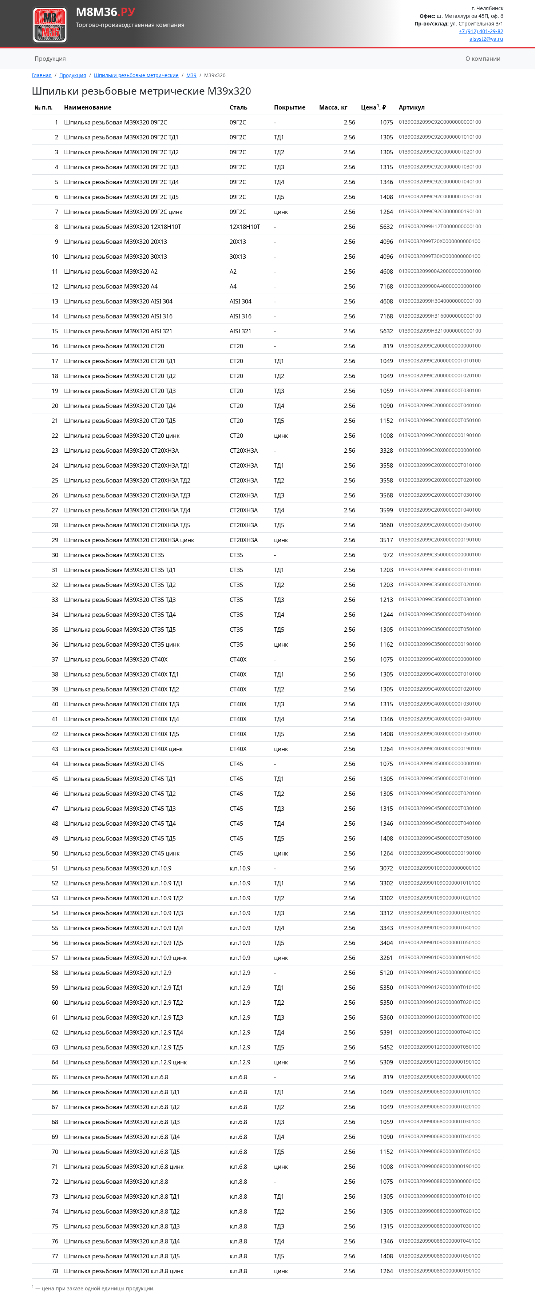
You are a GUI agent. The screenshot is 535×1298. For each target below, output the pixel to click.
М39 (191, 75)
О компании (482, 59)
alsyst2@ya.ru (486, 38)
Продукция (50, 59)
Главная (42, 75)
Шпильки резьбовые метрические (136, 75)
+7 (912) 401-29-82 (481, 31)
